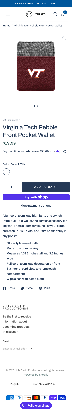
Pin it (47, 288)
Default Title (6, 172)
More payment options (36, 205)
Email (6, 341)
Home (6, 25)
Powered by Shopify (36, 374)
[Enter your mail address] (31, 349)
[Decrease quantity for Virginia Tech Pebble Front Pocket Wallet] (6, 187)
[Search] (55, 14)
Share (11, 288)
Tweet (29, 288)
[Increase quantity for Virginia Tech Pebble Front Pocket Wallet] (17, 187)
